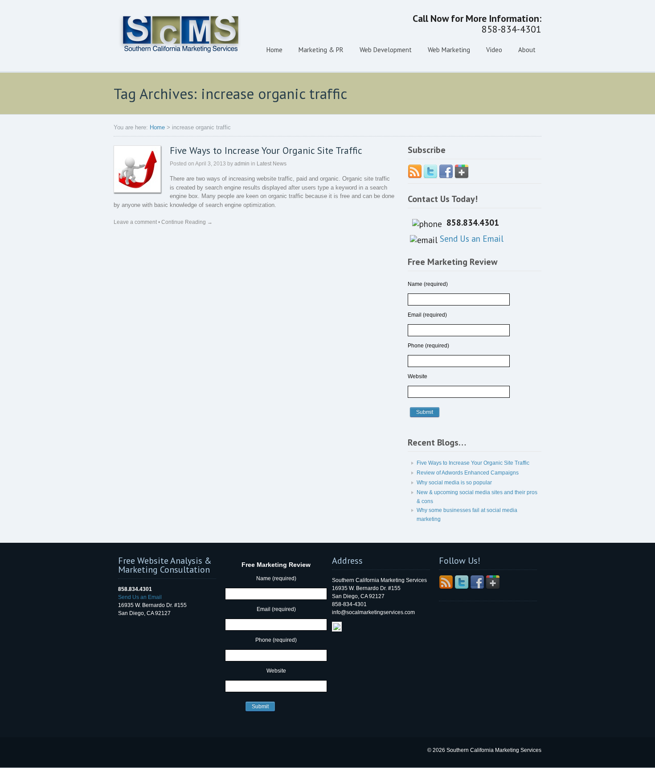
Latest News (272, 164)
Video (494, 49)
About (527, 49)
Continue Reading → (187, 222)
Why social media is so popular (454, 482)
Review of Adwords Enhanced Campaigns (468, 473)
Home (274, 49)
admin (242, 164)
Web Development (386, 49)
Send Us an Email (472, 238)
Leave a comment (135, 222)
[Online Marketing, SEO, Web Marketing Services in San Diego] (180, 60)
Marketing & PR (321, 49)
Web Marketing (449, 49)
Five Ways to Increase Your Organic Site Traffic (266, 150)
